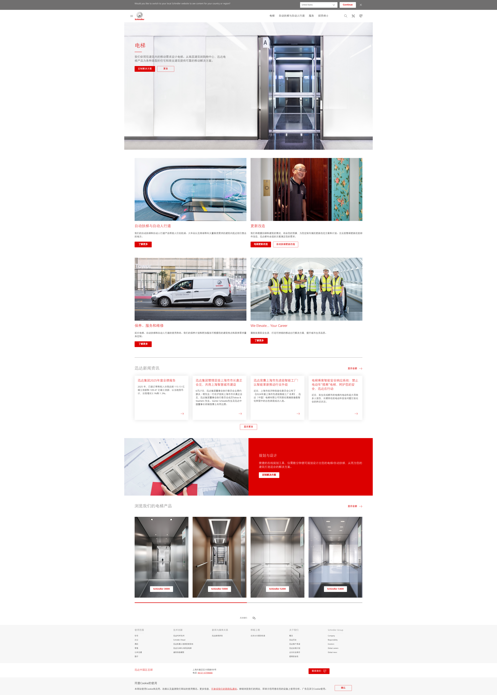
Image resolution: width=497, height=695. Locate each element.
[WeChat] (254, 618)
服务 (311, 16)
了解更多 (143, 244)
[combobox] (319, 5)
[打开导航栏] (131, 16)
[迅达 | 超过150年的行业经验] (140, 16)
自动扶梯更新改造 (285, 244)
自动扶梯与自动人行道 (292, 16)
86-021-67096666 (205, 673)
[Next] (362, 560)
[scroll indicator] (191, 602)
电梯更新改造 (261, 244)
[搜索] (345, 16)
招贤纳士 (323, 16)
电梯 (272, 16)
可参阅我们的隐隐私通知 (224, 689)
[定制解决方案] (353, 16)
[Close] (360, 5)
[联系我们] (360, 16)
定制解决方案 (269, 475)
